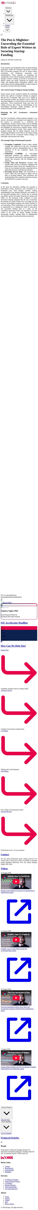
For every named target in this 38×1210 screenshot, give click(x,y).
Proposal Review (6, 811)
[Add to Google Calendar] (1, 641)
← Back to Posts (6, 602)
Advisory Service (6, 690)
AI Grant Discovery (11, 1189)
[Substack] (11, 1158)
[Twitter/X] (5, 1158)
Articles (7, 1198)
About (7, 27)
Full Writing (5, 771)
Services (8, 8)
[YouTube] (8, 1158)
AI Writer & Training (11, 1180)
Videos (7, 1200)
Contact (7, 25)
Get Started (19, 250)
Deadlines (8, 1172)
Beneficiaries (9, 15)
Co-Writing (4, 731)
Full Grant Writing (11, 1187)
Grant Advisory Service (12, 1181)
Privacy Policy (9, 1204)
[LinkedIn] (2, 1158)
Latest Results (9, 1170)
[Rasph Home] (8, 4)
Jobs (6, 1202)
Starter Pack (5, 650)
